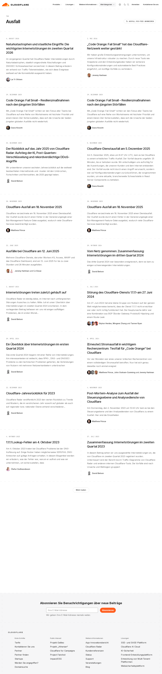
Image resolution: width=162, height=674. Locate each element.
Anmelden (135, 4)
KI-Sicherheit (127, 650)
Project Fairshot (57, 654)
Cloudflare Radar (94, 646)
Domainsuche (21, 667)
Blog (88, 667)
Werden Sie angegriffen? (26, 663)
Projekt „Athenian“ (59, 646)
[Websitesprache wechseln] (120, 4)
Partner (18, 650)
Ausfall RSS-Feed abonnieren (141, 21)
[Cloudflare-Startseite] (15, 4)
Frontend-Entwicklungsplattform (136, 654)
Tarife (17, 642)
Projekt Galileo (57, 642)
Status (89, 654)
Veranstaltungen (93, 663)
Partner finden (22, 654)
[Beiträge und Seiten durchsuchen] (128, 5)
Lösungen (69, 4)
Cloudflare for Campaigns (62, 650)
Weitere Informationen (88, 4)
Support (90, 659)
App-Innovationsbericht (97, 642)
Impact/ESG (56, 659)
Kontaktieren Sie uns (151, 4)
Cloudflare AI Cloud (130, 646)
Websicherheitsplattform (132, 666)
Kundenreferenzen (95, 650)
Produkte (56, 4)
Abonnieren (108, 610)
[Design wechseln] (125, 5)
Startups (19, 659)
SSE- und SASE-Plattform (133, 642)
